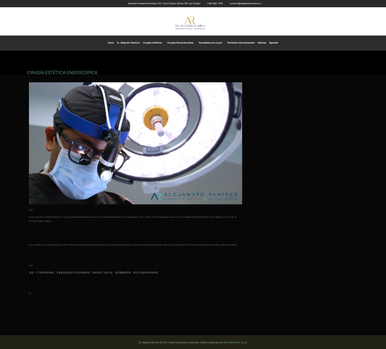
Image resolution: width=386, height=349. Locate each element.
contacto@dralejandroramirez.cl (245, 3)
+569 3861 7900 (215, 3)
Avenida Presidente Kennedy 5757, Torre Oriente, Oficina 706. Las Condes (164, 3)
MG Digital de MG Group (235, 342)
